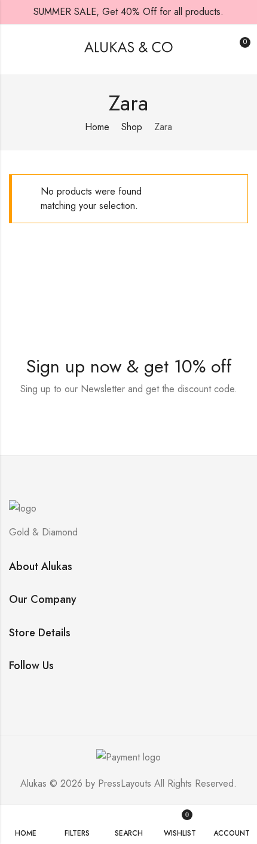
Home (97, 127)
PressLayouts (124, 783)
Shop (131, 127)
